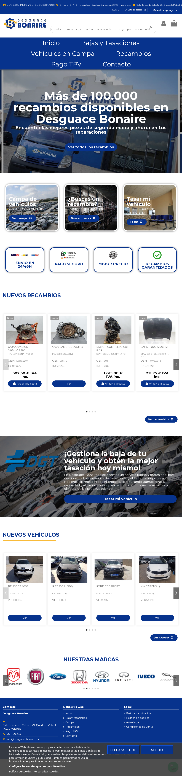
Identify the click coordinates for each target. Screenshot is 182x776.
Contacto (71, 735)
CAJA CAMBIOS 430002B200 (18, 348)
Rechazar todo (123, 750)
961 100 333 (14, 733)
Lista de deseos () (136, 9)
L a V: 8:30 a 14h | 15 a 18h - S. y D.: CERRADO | (30, 5)
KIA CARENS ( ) (150, 586)
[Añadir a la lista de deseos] (40, 321)
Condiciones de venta (139, 726)
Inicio (68, 713)
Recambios (72, 726)
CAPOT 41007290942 (154, 346)
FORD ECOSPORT (108, 586)
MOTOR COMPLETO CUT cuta (112, 348)
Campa (69, 722)
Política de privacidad (139, 713)
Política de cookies (137, 717)
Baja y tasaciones (76, 717)
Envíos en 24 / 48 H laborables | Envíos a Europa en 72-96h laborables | (95, 5)
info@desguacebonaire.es (23, 739)
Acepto (157, 750)
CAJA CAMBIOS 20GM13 (67, 346)
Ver (69, 383)
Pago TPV (71, 731)
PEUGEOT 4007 (18, 586)
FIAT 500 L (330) (62, 586)
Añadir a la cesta (27, 383)
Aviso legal (132, 722)
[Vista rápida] (40, 327)
